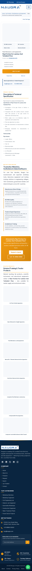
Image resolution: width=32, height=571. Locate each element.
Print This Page (26, 19)
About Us (5, 473)
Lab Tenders (6, 483)
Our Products (8, 13)
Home (3, 13)
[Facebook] (2, 462)
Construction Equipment (9, 508)
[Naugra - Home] (11, 7)
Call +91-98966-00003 (16, 257)
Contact (5, 486)
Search (4, 481)
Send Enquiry (21, 2)
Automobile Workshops (9, 505)
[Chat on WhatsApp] (28, 567)
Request (5, 478)
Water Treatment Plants (9, 511)
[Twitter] (10, 462)
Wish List (23, 75)
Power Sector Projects (9, 513)
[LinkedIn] (6, 462)
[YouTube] (13, 462)
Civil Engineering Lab (8, 500)
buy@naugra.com (8, 83)
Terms (22, 568)
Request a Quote (16, 252)
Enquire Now (9, 75)
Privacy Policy (15, 568)
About (3, 568)
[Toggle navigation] (28, 7)
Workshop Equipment (8, 497)
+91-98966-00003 (18, 83)
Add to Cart (16, 71)
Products (5, 475)
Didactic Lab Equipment (9, 503)
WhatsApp (11, 2)
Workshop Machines (8, 495)
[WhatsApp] (17, 462)
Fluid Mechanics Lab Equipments (19, 13)
